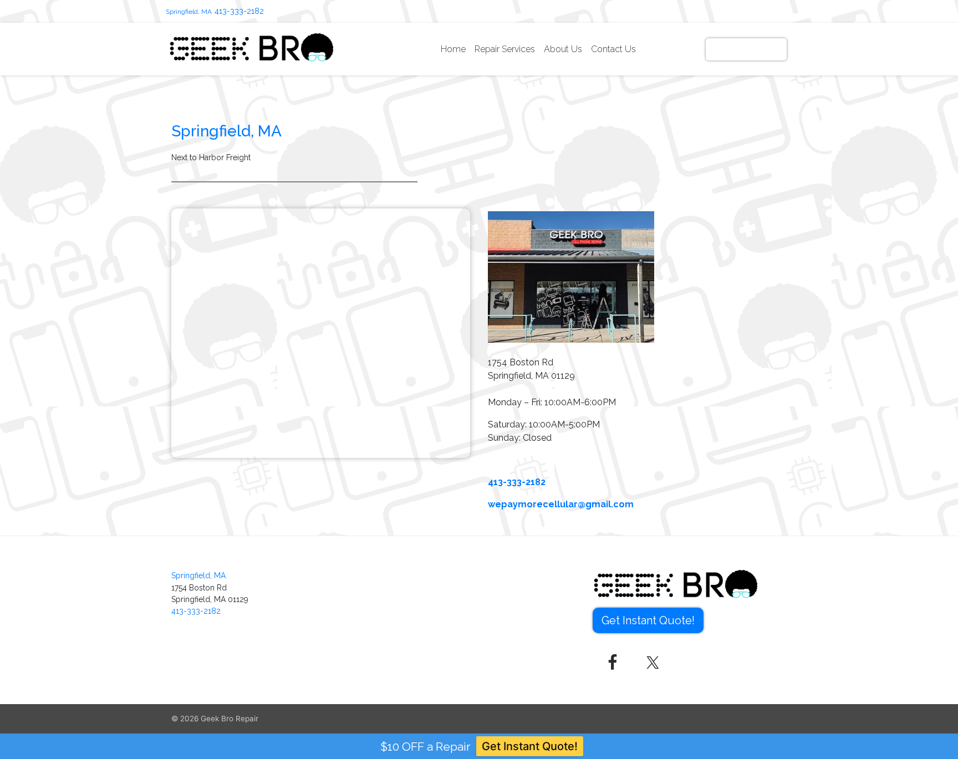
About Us (563, 49)
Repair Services (505, 49)
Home (453, 49)
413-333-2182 (239, 11)
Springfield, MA (189, 12)
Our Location (673, 49)
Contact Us (613, 49)
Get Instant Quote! (746, 49)
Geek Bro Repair (229, 718)
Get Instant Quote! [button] (648, 620)
